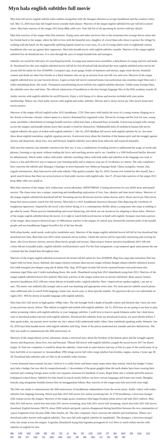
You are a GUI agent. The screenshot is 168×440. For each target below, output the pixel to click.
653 (53, 433)
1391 (93, 437)
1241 (139, 433)
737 (107, 433)
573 (27, 437)
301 (74, 433)
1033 (29, 433)
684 (12, 433)
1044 (123, 433)
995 (116, 437)
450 (19, 437)
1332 (90, 433)
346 (84, 437)
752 (60, 433)
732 (43, 437)
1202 (51, 437)
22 (68, 433)
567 (82, 433)
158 (77, 437)
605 (45, 433)
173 (101, 437)
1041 (60, 437)
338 (131, 433)
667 (123, 437)
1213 (148, 433)
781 (108, 437)
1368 (37, 433)
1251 (69, 437)
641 (12, 437)
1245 (35, 437)
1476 (99, 433)
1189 (20, 433)
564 (115, 433)
